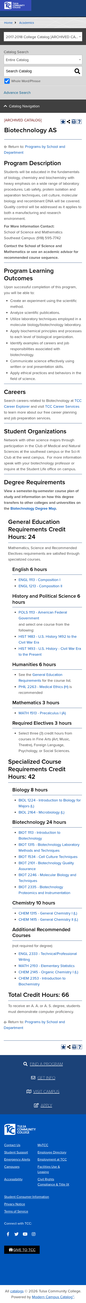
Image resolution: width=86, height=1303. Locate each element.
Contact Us (12, 1145)
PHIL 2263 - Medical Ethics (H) (43, 686)
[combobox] (43, 36)
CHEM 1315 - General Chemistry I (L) (48, 913)
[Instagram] (33, 1234)
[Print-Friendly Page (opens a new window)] (74, 121)
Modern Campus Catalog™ (53, 1296)
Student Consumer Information (26, 1196)
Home (8, 22)
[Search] (77, 71)
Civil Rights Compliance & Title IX (53, 1182)
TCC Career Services (62, 406)
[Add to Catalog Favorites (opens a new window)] (63, 121)
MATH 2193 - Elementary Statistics (47, 965)
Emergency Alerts (17, 1159)
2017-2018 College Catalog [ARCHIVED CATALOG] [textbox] (44, 36)
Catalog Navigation (24, 106)
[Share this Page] (68, 121)
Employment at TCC (52, 1159)
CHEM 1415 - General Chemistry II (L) (48, 919)
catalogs (17, 1291)
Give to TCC (24, 1249)
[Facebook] (8, 1234)
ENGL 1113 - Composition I (39, 579)
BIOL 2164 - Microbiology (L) (41, 812)
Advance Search (17, 92)
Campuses (11, 1166)
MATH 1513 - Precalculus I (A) (42, 713)
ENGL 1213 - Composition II (40, 586)
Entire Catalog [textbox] (17, 59)
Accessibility (13, 1179)
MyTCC (43, 1145)
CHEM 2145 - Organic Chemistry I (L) (48, 972)
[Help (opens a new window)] (79, 121)
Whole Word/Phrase (25, 81)
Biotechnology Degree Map (33, 508)
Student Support (16, 1152)
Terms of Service (16, 1211)
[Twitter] (16, 1234)
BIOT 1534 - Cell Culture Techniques (48, 856)
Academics (26, 22)
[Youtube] (25, 1234)
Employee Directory (52, 1152)
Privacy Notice (14, 1204)
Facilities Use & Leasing (49, 1169)
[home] (14, 5)
